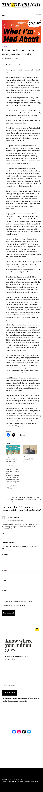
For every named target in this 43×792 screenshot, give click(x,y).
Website (4, 590)
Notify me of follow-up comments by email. (18, 601)
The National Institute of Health (16, 168)
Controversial (29, 497)
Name (4, 570)
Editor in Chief (5, 58)
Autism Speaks (21, 497)
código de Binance (13, 517)
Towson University (28, 499)
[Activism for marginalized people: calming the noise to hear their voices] (13, 449)
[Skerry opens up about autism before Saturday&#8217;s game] (14, 478)
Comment (6, 554)
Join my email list (9, 692)
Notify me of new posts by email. (15, 605)
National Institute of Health (16, 499)
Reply (3, 533)
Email (4, 580)
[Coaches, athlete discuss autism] (30, 449)
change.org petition (12, 312)
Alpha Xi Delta (13, 497)
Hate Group (36, 497)
